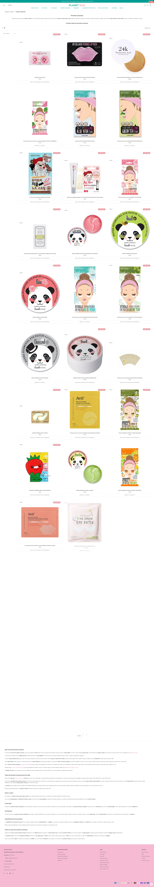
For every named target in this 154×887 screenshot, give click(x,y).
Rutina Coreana (60, 852)
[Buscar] (147, 5)
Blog (142, 854)
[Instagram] (7, 873)
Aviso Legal (102, 854)
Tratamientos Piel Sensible (62, 856)
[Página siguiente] (90, 734)
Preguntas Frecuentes (146, 856)
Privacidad (102, 856)
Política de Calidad (103, 864)
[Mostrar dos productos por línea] (2, 27)
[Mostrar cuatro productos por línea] (4, 27)
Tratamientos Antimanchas (62, 858)
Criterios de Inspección (104, 866)
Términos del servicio (104, 868)
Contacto (143, 858)
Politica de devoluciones (104, 862)
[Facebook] (4, 873)
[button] (151, 2)
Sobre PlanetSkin (103, 852)
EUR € (4, 5)
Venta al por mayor (145, 860)
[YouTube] (10, 873)
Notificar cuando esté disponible (40, 201)
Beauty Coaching (145, 852)
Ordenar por (147, 28)
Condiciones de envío (104, 860)
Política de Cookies (103, 858)
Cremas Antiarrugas (61, 854)
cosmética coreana (134, 752)
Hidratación (59, 860)
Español (10, 5)
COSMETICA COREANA (9, 12)
